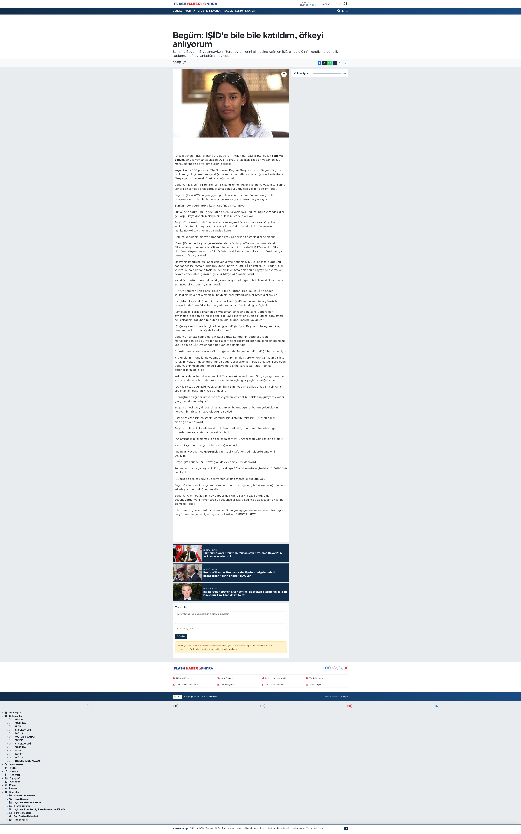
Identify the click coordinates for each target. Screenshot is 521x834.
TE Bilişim (343, 697)
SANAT (18, 754)
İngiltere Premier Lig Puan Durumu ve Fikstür (39, 809)
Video (13, 768)
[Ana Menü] (346, 11)
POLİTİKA (190, 11)
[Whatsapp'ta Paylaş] (329, 63)
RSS (178, 697)
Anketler (14, 782)
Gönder (181, 636)
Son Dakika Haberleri (274, 685)
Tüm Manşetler (227, 685)
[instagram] (262, 706)
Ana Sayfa (15, 712)
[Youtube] (346, 668)
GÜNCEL (177, 11)
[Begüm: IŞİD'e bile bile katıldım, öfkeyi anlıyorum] (231, 103)
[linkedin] (436, 706)
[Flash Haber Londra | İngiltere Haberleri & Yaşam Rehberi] (195, 4)
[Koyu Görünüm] (343, 11)
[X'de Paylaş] (324, 63)
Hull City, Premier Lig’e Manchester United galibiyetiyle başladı (230, 828)
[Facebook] (325, 668)
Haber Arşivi (315, 685)
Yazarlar (14, 771)
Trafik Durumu (316, 678)
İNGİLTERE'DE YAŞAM (27, 761)
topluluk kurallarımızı (201, 646)
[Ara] (339, 11)
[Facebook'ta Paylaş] (319, 63)
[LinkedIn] (341, 668)
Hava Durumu (227, 678)
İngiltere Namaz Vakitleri (276, 678)
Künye (12, 785)
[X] (330, 668)
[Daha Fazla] (335, 63)
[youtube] (349, 706)
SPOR (201, 11)
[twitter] (176, 706)
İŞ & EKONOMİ (214, 11)
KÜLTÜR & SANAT (245, 11)
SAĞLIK (228, 11)
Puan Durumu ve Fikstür (187, 685)
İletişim (13, 788)
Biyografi (14, 778)
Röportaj (14, 775)
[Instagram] (335, 668)
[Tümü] (344, 73)
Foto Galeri (16, 764)
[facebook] (89, 706)
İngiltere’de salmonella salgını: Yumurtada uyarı (298, 828)
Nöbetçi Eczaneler (184, 678)
